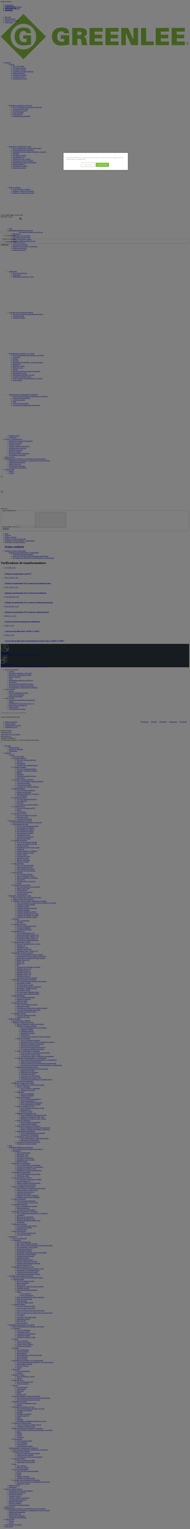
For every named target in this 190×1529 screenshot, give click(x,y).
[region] (96, 161)
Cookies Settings (88, 164)
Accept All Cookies (102, 164)
